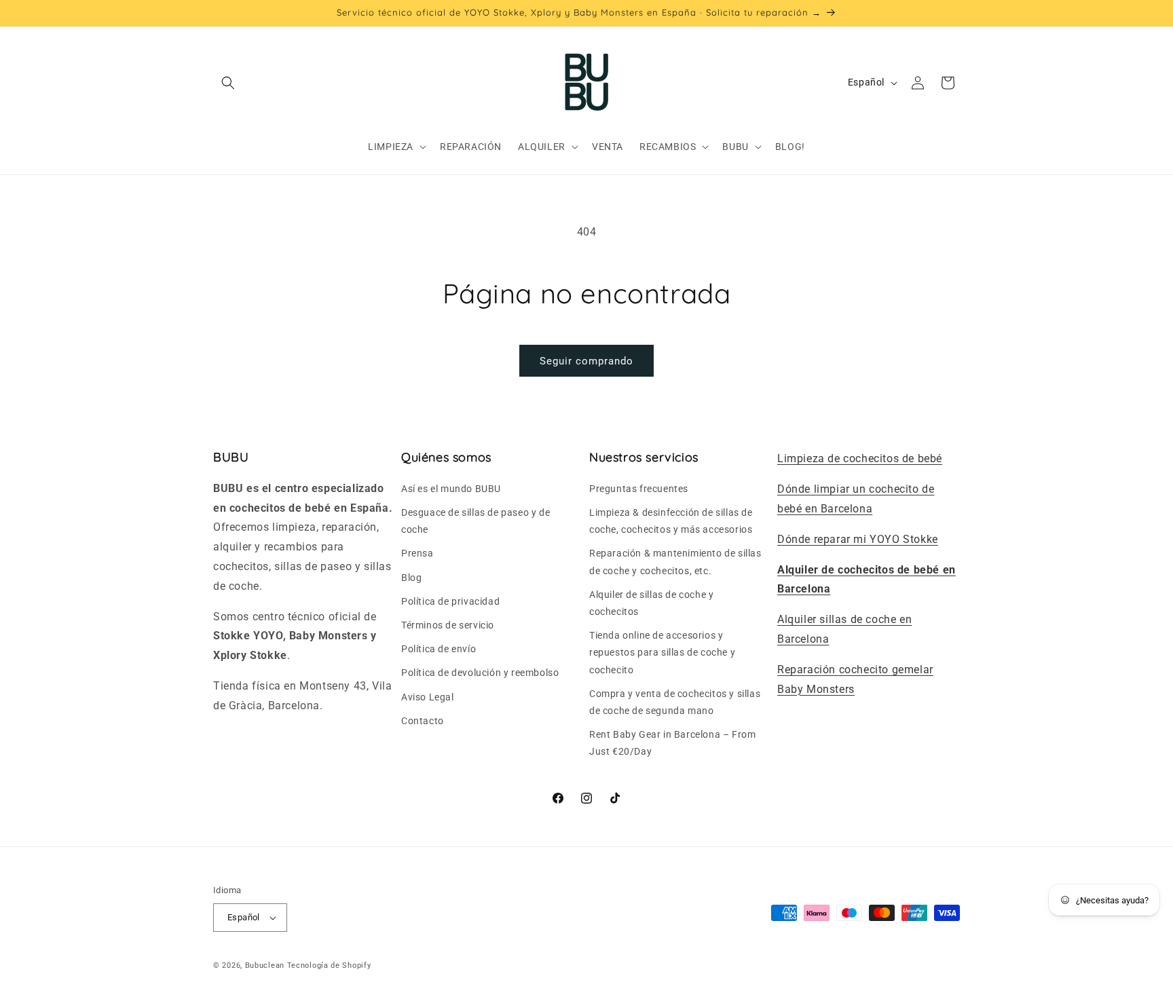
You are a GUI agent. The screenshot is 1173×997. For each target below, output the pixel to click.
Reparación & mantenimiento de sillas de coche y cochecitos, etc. (675, 562)
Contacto (422, 720)
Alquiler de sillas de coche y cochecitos (651, 602)
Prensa (417, 553)
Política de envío (438, 648)
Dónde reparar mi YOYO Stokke (857, 538)
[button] (228, 83)
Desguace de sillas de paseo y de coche (475, 520)
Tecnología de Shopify (329, 965)
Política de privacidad (450, 600)
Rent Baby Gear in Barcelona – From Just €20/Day (672, 742)
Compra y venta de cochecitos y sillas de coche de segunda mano (674, 701)
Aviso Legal (427, 696)
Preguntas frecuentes (638, 488)
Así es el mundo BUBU (451, 488)
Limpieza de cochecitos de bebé (859, 458)
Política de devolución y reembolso (480, 672)
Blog (411, 576)
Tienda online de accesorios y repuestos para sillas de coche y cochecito (662, 652)
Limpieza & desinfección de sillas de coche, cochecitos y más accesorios (671, 520)
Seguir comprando (586, 361)
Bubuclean (264, 965)
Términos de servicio (447, 624)
